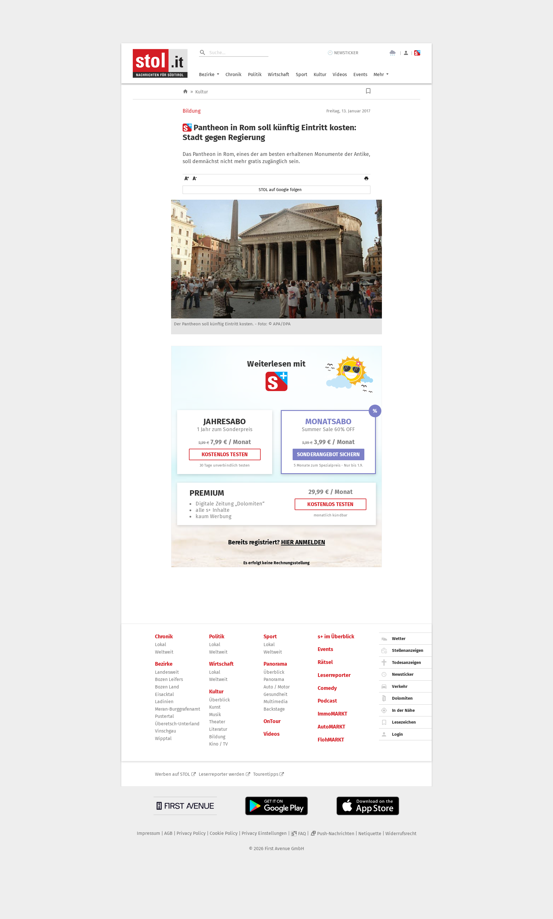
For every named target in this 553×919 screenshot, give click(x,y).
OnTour (272, 721)
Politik (255, 74)
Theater (217, 721)
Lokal (160, 644)
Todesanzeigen (406, 662)
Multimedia (276, 701)
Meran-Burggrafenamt (177, 709)
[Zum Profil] (406, 53)
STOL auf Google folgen (280, 189)
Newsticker (403, 674)
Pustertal (164, 716)
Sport (301, 74)
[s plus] (417, 53)
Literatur (218, 729)
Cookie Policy (224, 833)
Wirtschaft (278, 74)
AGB (168, 833)
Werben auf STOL (172, 774)
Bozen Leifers (169, 679)
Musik (215, 714)
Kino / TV (218, 744)
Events (360, 74)
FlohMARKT (331, 740)
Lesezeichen (404, 722)
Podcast (327, 701)
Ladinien (164, 701)
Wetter (399, 638)
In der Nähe (403, 710)
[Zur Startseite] (185, 91)
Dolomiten (402, 698)
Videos (340, 74)
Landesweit (167, 672)
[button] (368, 91)
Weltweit (164, 652)
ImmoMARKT (332, 714)
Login (397, 734)
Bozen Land (167, 687)
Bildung (191, 111)
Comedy (327, 688)
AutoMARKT (331, 727)
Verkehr (400, 686)
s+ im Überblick (336, 637)
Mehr (379, 74)
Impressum (148, 833)
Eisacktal (164, 694)
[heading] (276, 132)
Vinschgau (165, 731)
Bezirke (207, 74)
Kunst (215, 707)
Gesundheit (275, 694)
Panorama (275, 664)
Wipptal (163, 738)
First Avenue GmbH (284, 848)
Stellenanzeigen (407, 650)
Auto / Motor (277, 687)
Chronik (233, 74)
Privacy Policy (191, 833)
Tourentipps (265, 774)
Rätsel (325, 662)
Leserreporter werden (221, 774)
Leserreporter (334, 675)
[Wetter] (392, 53)
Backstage (274, 709)
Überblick (219, 700)
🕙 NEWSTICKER (342, 52)
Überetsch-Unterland (177, 723)
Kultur (320, 74)
